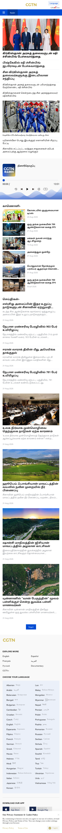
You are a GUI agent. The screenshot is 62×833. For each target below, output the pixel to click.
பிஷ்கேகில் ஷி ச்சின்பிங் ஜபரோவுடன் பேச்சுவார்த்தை (24, 64)
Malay (44, 689)
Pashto (41, 724)
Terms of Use (23, 828)
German (14, 743)
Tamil (40, 758)
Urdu (39, 777)
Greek (13, 748)
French (13, 738)
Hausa (12, 753)
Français (7, 661)
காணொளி (11, 206)
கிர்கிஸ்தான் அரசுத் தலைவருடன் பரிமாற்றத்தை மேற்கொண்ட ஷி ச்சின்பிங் (29, 86)
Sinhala (41, 743)
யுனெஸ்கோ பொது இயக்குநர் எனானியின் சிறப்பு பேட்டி (30, 142)
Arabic (12, 689)
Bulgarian (15, 704)
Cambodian (13, 709)
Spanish (42, 748)
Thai (39, 763)
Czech (12, 719)
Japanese (14, 782)
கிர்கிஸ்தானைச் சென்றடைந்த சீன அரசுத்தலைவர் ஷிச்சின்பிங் (30, 94)
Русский (6, 666)
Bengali (12, 699)
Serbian (42, 738)
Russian (42, 733)
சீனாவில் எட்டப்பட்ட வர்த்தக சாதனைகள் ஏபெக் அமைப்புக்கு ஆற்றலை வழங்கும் (28, 150)
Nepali (40, 704)
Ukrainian (44, 773)
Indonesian (19, 773)
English (6, 656)
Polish (41, 714)
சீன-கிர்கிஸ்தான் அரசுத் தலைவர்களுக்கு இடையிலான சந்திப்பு (25, 76)
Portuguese (45, 719)
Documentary (37, 666)
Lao (39, 684)
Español (34, 656)
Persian (42, 709)
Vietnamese (45, 782)
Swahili (42, 753)
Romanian (43, 729)
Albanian (13, 684)
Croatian (14, 714)
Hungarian (14, 768)
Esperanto (15, 729)
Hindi (11, 763)
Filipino (13, 733)
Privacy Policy (8, 828)
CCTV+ (6, 670)
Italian (12, 777)
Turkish (41, 768)
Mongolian (43, 694)
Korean (13, 787)
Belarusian (16, 694)
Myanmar (45, 699)
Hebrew (12, 758)
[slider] (4, 180)
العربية (34, 661)
